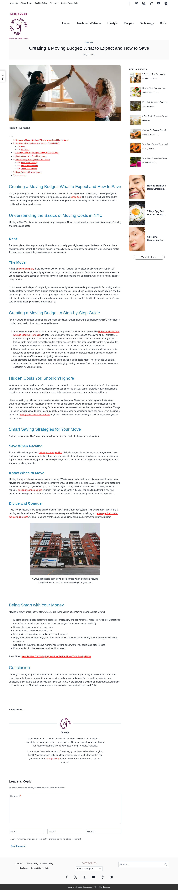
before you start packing (50, 452)
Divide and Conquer (29, 169)
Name (13, 831)
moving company (25, 269)
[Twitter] (136, 3)
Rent (23, 146)
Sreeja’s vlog (52, 758)
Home (66, 23)
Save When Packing (29, 163)
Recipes (129, 23)
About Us (14, 3)
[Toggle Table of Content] (11, 136)
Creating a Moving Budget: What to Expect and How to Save (41, 140)
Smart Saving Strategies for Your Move (32, 159)
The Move (25, 150)
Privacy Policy (26, 3)
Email (52, 831)
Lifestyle (112, 23)
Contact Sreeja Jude (69, 3)
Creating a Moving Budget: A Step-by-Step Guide (36, 153)
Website (91, 831)
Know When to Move (29, 166)
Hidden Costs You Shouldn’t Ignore (30, 156)
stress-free (76, 197)
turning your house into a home (35, 414)
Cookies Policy (41, 3)
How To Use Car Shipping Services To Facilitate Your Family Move (56, 656)
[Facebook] (129, 3)
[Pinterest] (151, 3)
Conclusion (20, 175)
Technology (147, 23)
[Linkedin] (166, 3)
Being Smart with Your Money (28, 172)
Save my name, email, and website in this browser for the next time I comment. (46, 839)
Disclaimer (54, 3)
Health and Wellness (88, 23)
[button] (2, 76)
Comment (15, 796)
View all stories (149, 257)
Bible (163, 23)
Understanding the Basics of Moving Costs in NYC (37, 143)
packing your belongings (30, 490)
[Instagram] (144, 3)
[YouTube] (158, 3)
